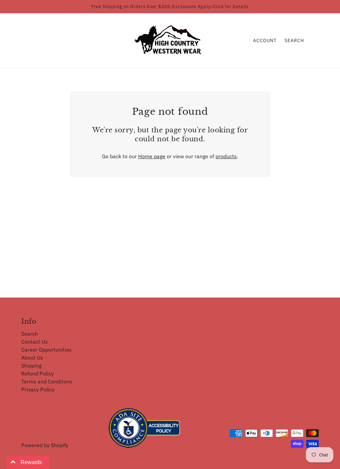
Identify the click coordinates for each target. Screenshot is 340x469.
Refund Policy (37, 373)
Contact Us (34, 341)
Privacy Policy (37, 389)
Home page (151, 156)
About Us (32, 357)
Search (294, 40)
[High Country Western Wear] (170, 39)
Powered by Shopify (44, 445)
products (226, 156)
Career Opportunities (46, 349)
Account (265, 40)
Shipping (31, 365)
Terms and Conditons (46, 381)
